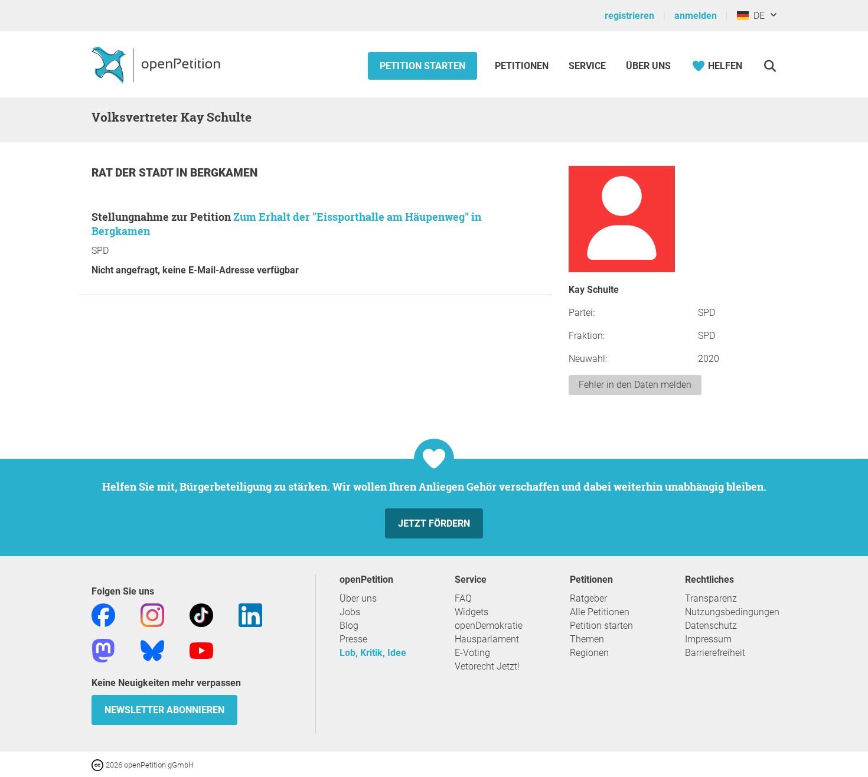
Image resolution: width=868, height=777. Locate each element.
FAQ (463, 598)
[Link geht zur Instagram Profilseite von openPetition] (152, 614)
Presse (353, 639)
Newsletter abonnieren (164, 710)
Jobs (350, 612)
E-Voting (472, 652)
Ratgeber (588, 598)
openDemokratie (489, 625)
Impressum (708, 639)
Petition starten (422, 65)
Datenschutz (711, 625)
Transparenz (711, 598)
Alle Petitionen (599, 612)
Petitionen (523, 65)
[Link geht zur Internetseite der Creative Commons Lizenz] (99, 764)
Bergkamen (223, 172)
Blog (349, 625)
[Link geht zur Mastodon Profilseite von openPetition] (103, 649)
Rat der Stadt (134, 172)
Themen (587, 639)
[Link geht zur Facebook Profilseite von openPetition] (103, 614)
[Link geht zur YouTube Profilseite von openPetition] (201, 649)
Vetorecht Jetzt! (487, 666)
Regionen (589, 652)
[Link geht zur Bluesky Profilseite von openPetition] (152, 649)
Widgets (471, 612)
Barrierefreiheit (715, 652)
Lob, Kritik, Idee (373, 652)
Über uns (358, 598)
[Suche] (769, 66)
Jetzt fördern (434, 523)
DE (757, 15)
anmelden (695, 15)
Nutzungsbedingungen (732, 612)
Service (587, 65)
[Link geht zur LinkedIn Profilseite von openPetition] (250, 614)
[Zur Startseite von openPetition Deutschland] (157, 64)
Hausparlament (487, 639)
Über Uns (648, 65)
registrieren (629, 15)
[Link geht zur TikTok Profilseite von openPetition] (201, 614)
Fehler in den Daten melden (635, 384)
